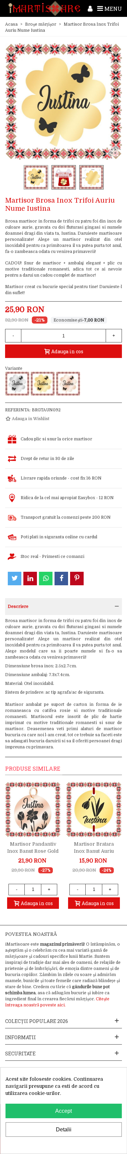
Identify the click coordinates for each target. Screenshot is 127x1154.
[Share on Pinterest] (77, 578)
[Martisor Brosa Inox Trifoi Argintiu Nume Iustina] (17, 383)
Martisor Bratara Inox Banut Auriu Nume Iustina (94, 851)
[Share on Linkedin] (30, 578)
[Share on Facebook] (61, 578)
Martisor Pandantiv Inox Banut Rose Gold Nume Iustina (33, 851)
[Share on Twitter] (14, 578)
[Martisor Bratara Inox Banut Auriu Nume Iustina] (94, 809)
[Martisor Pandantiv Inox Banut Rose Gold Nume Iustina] (33, 809)
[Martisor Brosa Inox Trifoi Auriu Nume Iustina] (42, 383)
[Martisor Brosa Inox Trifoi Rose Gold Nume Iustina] (68, 383)
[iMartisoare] (44, 8)
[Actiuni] (90, 8)
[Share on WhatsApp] (45, 578)
